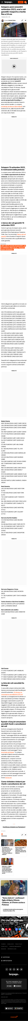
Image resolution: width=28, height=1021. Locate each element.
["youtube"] (9, 929)
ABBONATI (20, 2)
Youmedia (3, 944)
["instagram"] (6, 929)
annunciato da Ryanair (7, 752)
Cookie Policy (4, 946)
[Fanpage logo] (8, 2)
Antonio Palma (12, 20)
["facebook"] (16, 929)
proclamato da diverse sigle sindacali (11, 106)
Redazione (3, 948)
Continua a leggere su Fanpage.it (14, 827)
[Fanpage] (14, 974)
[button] (25, 20)
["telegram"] (20, 929)
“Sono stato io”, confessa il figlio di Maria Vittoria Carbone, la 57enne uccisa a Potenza (13, 901)
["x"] (13, 929)
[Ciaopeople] (14, 1017)
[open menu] (1, 2)
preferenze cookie (12, 948)
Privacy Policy (18, 944)
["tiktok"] (2, 929)
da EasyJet (8, 777)
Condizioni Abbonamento (15, 946)
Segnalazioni (10, 944)
